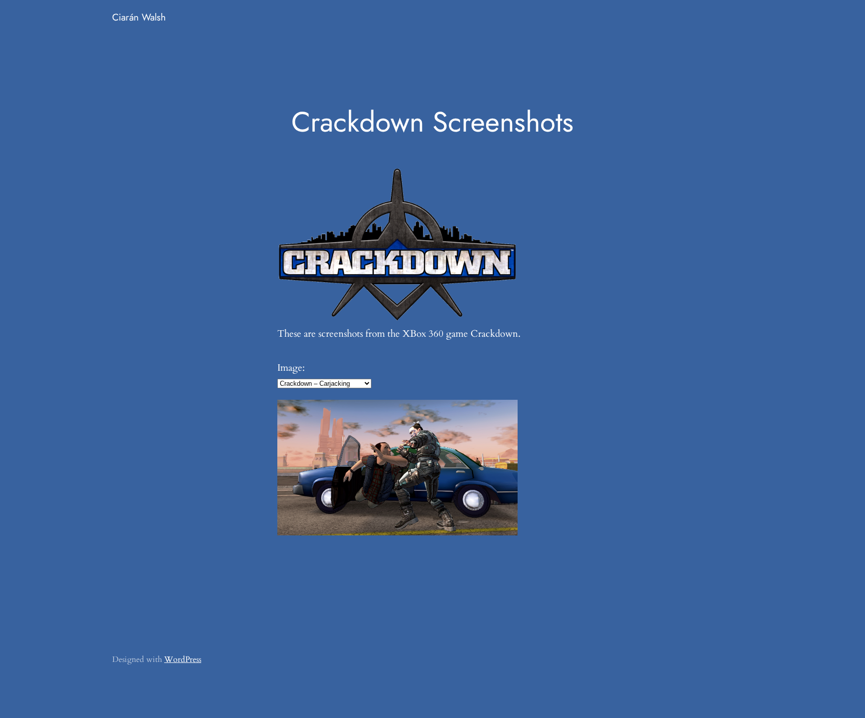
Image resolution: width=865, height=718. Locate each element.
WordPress (182, 659)
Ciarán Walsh (139, 17)
